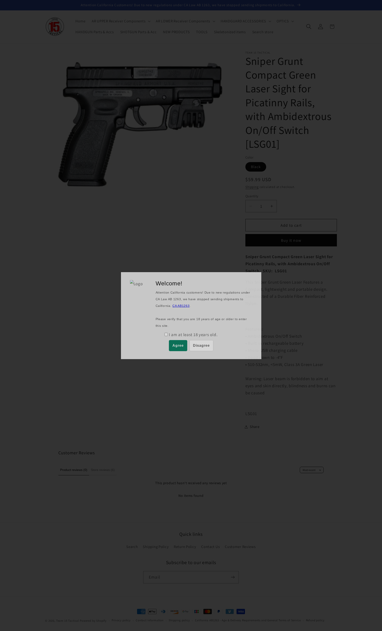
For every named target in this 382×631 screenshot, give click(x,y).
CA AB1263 (180, 306)
